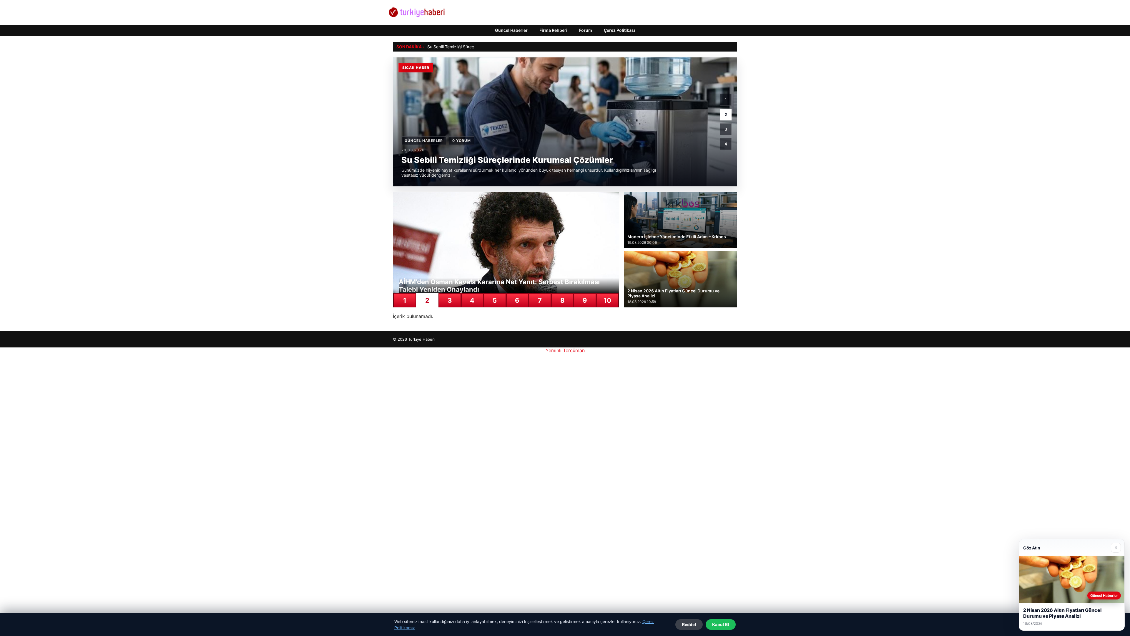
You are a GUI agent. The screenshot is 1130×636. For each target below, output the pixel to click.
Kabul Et (720, 624)
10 (607, 300)
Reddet (689, 624)
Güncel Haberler (511, 30)
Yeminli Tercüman (565, 350)
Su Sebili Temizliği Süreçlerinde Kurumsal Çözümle (475, 46)
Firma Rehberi (553, 30)
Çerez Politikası (619, 30)
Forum (585, 30)
